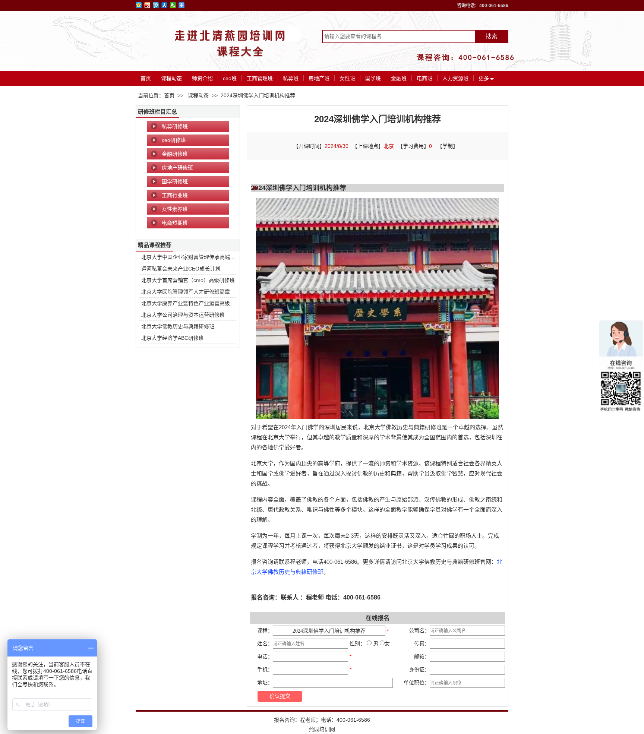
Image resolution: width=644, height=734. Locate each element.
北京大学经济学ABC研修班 (172, 338)
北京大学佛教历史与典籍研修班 (177, 326)
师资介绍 (202, 78)
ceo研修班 (174, 140)
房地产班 (319, 78)
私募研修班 (175, 126)
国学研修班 (175, 181)
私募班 (291, 78)
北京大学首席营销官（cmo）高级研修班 (188, 280)
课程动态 (171, 78)
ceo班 (230, 78)
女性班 (347, 78)
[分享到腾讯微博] (156, 5)
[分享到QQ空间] (139, 5)
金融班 (399, 78)
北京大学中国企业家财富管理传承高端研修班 (193, 257)
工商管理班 (260, 78)
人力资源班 (455, 78)
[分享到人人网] (164, 5)
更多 (484, 78)
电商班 (424, 78)
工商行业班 (175, 195)
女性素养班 (175, 209)
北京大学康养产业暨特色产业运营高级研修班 (193, 303)
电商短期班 (175, 223)
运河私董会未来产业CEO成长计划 (180, 269)
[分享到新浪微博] (147, 5)
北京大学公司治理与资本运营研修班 (183, 315)
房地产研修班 (177, 168)
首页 (146, 78)
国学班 (373, 78)
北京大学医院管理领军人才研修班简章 (185, 292)
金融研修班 (175, 154)
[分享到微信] (173, 5)
